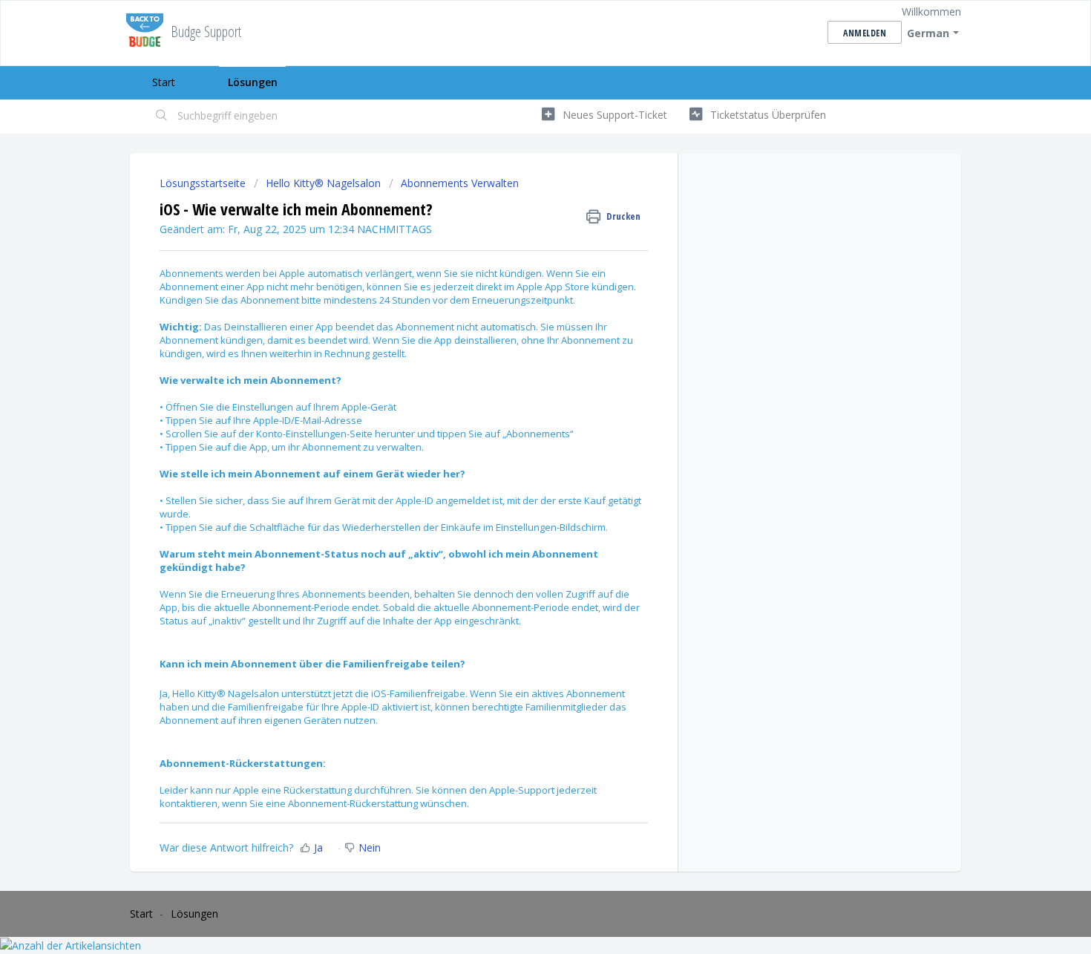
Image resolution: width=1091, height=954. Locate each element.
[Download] (518, 284)
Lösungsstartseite (204, 183)
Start (163, 82)
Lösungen (253, 82)
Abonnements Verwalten (460, 183)
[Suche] (162, 116)
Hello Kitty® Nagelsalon (323, 183)
